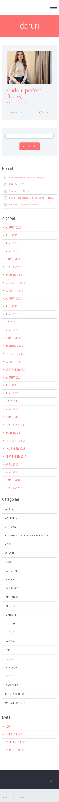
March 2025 (13, 338)
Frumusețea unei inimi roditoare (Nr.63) (27, 177)
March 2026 (13, 259)
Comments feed (15, 742)
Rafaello (11, 667)
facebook (51, 781)
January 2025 (14, 346)
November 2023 (15, 448)
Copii (8, 544)
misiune (10, 623)
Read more (46, 112)
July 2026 (11, 235)
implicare (11, 588)
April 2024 (11, 409)
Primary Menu (53, 7)
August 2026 (13, 227)
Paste (9, 650)
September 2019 (15, 456)
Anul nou (11, 517)
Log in (9, 726)
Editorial (11, 570)
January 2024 (14, 433)
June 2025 (11, 314)
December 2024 (15, 354)
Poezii (9, 658)
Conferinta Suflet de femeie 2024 (26, 535)
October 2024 (14, 361)
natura (10, 641)
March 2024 (13, 417)
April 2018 (11, 472)
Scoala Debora (14, 694)
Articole (11, 102)
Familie (10, 579)
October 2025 (14, 290)
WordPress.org (15, 750)
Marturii (11, 614)
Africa (9, 509)
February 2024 (14, 425)
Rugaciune (11, 685)
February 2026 (14, 267)
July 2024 (11, 385)
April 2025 (11, 330)
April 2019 (11, 464)
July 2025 (11, 306)
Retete (9, 676)
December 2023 (15, 441)
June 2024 (11, 393)
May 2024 (11, 401)
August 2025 (13, 298)
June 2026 (11, 243)
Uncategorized (15, 702)
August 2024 (13, 377)
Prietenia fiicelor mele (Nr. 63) (23, 204)
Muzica (9, 632)
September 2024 (15, 369)
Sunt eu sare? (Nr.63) (19, 191)
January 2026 (14, 275)
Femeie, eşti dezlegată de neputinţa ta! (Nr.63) (31, 197)
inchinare (11, 597)
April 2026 (11, 251)
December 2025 (15, 283)
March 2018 (13, 480)
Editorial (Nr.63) (16, 184)
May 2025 (11, 322)
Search (31, 146)
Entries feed (13, 734)
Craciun (22, 102)
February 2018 (14, 488)
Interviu (10, 606)
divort (9, 562)
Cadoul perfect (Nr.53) (24, 93)
